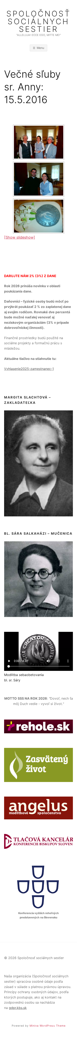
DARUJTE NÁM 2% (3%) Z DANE (30, 276)
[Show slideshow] (19, 237)
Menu (40, 48)
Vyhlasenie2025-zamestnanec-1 (29, 369)
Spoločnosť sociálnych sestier (38, 21)
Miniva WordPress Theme (48, 1025)
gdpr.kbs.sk (18, 1008)
